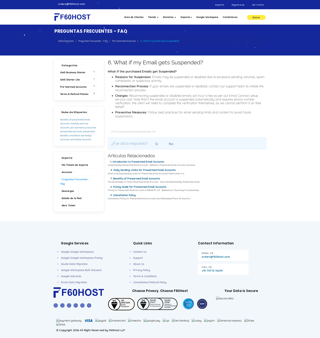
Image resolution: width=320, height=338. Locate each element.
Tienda (152, 17)
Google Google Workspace (77, 251)
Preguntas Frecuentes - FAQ (93, 41)
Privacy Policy (141, 270)
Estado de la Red (70, 198)
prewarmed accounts (71, 131)
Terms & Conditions (145, 276)
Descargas (67, 190)
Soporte (185, 17)
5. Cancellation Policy (123, 195)
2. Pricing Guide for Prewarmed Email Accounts (138, 186)
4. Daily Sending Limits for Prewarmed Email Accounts (143, 170)
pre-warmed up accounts (83, 127)
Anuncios (66, 172)
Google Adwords (71, 276)
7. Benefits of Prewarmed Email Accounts (135, 178)
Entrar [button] (256, 17)
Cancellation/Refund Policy (149, 282)
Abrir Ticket (67, 205)
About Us (138, 264)
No (170, 144)
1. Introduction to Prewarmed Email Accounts (137, 161)
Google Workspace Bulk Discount (81, 270)
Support (138, 258)
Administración (66, 41)
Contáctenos (230, 17)
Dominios (168, 17)
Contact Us (139, 251)
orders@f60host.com (71, 4)
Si (156, 144)
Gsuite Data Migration (74, 264)
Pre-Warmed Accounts (124, 41)
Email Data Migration (74, 282)
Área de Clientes (134, 17)
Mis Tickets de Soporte (74, 164)
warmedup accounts (80, 139)
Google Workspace (207, 17)
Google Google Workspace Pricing (82, 258)
